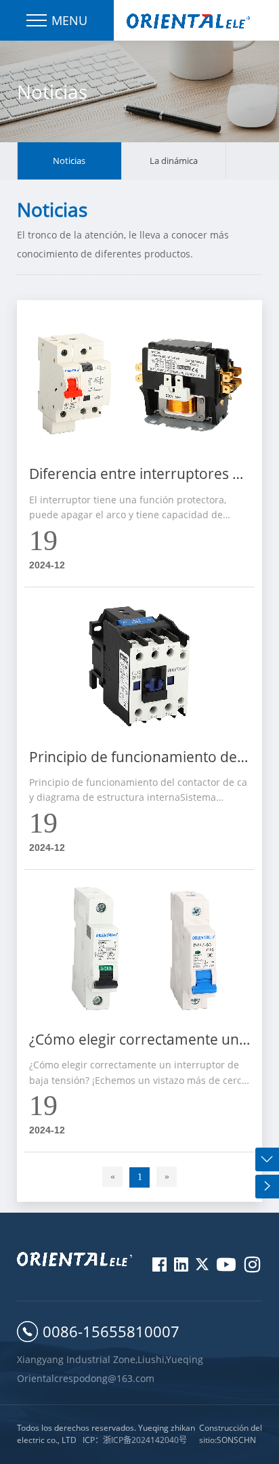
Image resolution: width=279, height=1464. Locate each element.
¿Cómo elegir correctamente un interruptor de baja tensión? (134, 1041)
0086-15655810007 (111, 1331)
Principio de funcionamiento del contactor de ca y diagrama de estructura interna (134, 758)
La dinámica (174, 160)
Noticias (69, 160)
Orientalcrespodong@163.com (85, 1378)
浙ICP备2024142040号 (145, 1440)
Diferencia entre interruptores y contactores (134, 475)
